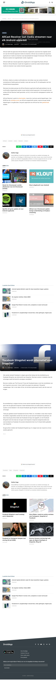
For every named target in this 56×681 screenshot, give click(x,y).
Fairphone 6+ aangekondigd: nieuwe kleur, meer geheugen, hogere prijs (32, 312)
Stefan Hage (10, 44)
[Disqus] (28, 238)
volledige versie (15, 100)
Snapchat (22, 470)
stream (26, 140)
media (15, 140)
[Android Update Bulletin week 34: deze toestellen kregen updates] (6, 291)
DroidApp (4, 18)
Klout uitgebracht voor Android (39, 185)
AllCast (5, 140)
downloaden (22, 98)
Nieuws (9, 18)
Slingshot (15, 470)
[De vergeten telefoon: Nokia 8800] (6, 299)
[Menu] (4, 2)
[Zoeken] (52, 2)
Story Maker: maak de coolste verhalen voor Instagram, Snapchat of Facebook (41, 516)
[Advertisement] (28, 73)
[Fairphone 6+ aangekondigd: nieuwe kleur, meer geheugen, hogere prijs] (6, 314)
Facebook (5, 470)
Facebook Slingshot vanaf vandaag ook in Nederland (13, 515)
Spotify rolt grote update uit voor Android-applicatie (12, 209)
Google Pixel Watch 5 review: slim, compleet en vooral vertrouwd (29, 305)
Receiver (21, 140)
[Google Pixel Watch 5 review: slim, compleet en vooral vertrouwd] (6, 306)
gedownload (45, 102)
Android (10, 140)
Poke (10, 470)
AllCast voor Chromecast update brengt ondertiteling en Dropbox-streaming (39, 210)
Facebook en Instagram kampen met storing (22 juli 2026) (14, 539)
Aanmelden (7, 668)
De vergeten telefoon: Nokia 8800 (21, 297)
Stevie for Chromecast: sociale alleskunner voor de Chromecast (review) (12, 186)
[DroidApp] (28, 2)
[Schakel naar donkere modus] (50, 2)
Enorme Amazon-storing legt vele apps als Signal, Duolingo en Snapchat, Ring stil (39, 540)
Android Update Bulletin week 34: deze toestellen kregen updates (30, 289)
